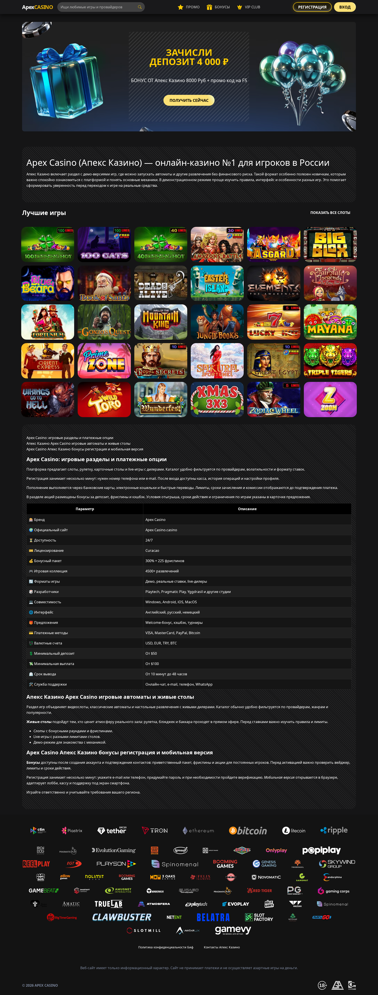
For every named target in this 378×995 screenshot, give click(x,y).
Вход (345, 7)
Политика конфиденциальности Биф (165, 947)
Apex (37, 7)
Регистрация (312, 7)
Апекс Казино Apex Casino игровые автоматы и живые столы (78, 443)
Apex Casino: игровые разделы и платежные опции (69, 437)
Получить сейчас (189, 100)
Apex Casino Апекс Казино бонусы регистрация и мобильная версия (84, 449)
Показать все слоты (330, 212)
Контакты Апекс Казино (222, 947)
